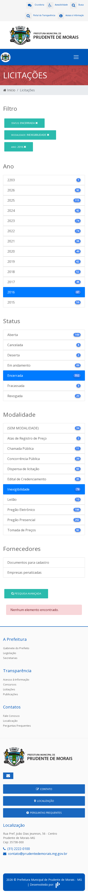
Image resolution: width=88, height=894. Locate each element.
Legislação (9, 653)
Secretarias (10, 658)
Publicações (10, 694)
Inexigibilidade (29, 135)
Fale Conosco (11, 716)
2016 (17, 147)
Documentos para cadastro (28, 562)
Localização (10, 721)
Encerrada (23, 123)
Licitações (9, 689)
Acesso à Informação (16, 679)
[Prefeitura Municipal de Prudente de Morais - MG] (44, 34)
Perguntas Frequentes (17, 725)
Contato (45, 789)
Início (10, 90)
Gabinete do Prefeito (16, 648)
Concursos (9, 684)
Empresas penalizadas (24, 572)
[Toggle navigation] (76, 57)
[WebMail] (8, 775)
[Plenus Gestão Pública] (58, 884)
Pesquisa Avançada (27, 593)
